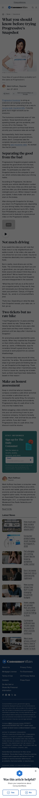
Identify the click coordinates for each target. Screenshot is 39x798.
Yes (12, 793)
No (30, 793)
